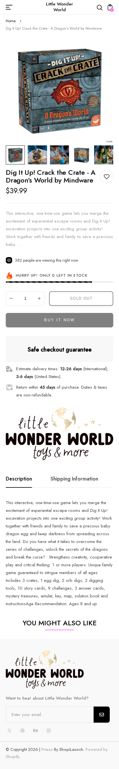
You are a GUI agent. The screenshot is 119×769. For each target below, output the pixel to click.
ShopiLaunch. (71, 749)
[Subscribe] (102, 715)
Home (11, 21)
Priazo (47, 749)
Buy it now (59, 320)
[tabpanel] (17, 154)
